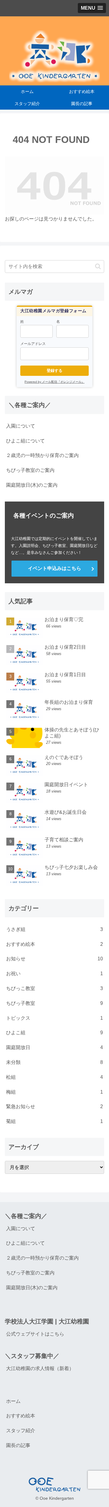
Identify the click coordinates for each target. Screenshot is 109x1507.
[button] (98, 266)
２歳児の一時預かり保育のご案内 (42, 455)
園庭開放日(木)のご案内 (32, 485)
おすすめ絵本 (20, 1415)
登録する (54, 370)
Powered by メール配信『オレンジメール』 (54, 381)
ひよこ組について (25, 440)
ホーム (13, 1401)
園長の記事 (18, 1445)
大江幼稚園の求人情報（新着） (40, 1368)
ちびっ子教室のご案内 (30, 470)
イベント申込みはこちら (54, 568)
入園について (20, 426)
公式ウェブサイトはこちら (35, 1333)
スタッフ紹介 (20, 1430)
